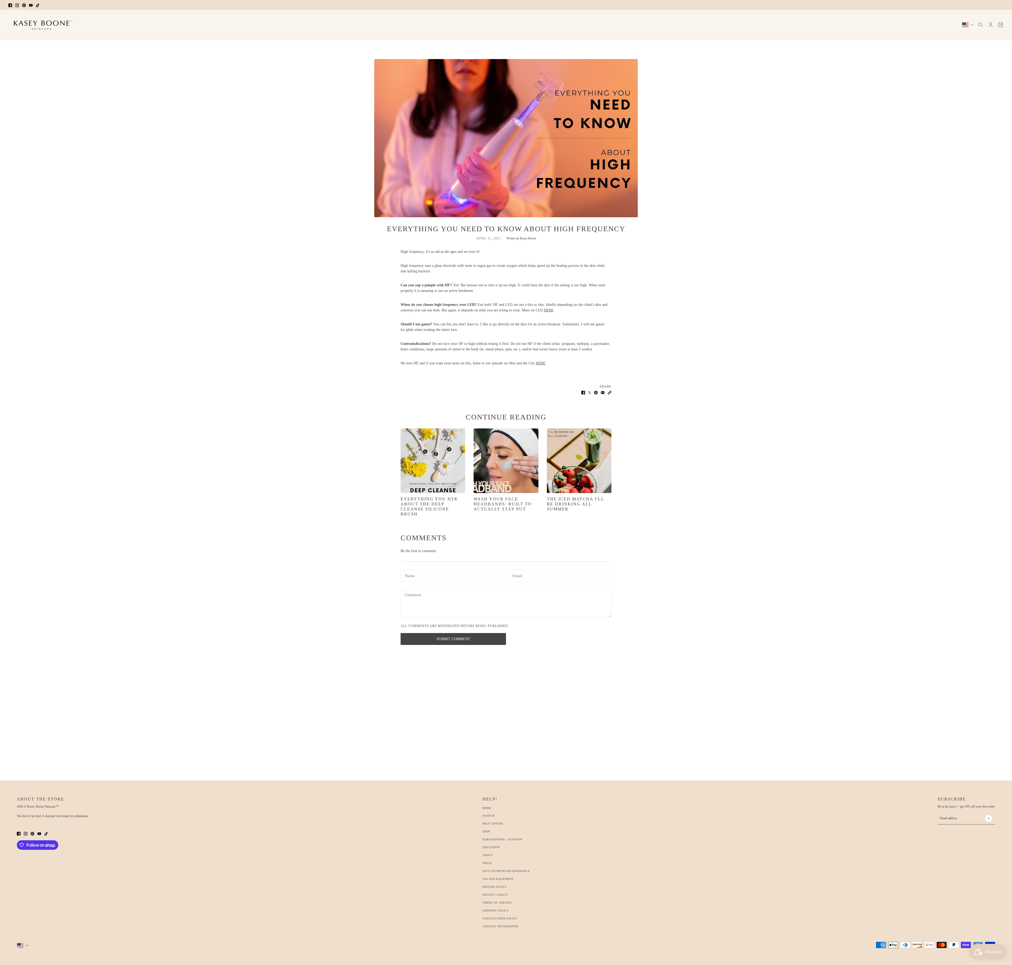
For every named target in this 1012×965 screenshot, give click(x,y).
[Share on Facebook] (583, 392)
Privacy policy (495, 894)
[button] (610, 392)
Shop (486, 831)
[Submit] (988, 818)
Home (487, 808)
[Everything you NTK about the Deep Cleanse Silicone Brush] (433, 460)
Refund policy (495, 886)
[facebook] (10, 5)
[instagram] (17, 5)
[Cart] (1001, 25)
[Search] (981, 25)
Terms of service (497, 902)
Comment (414, 595)
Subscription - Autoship (503, 839)
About (488, 855)
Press (487, 863)
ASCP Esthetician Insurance (506, 871)
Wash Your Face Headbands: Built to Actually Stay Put (503, 504)
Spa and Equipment (498, 878)
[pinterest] (24, 5)
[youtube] (31, 5)
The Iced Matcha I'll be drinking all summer (575, 504)
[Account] (991, 25)
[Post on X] (589, 392)
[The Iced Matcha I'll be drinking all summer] (579, 460)
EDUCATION (491, 847)
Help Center (493, 823)
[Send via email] (603, 392)
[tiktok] (38, 5)
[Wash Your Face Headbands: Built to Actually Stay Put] (506, 460)
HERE (549, 310)
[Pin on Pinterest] (596, 392)
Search (489, 815)
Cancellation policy (500, 918)
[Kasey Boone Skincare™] (41, 24)
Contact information (500, 926)
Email (518, 575)
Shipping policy (496, 910)
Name (410, 575)
